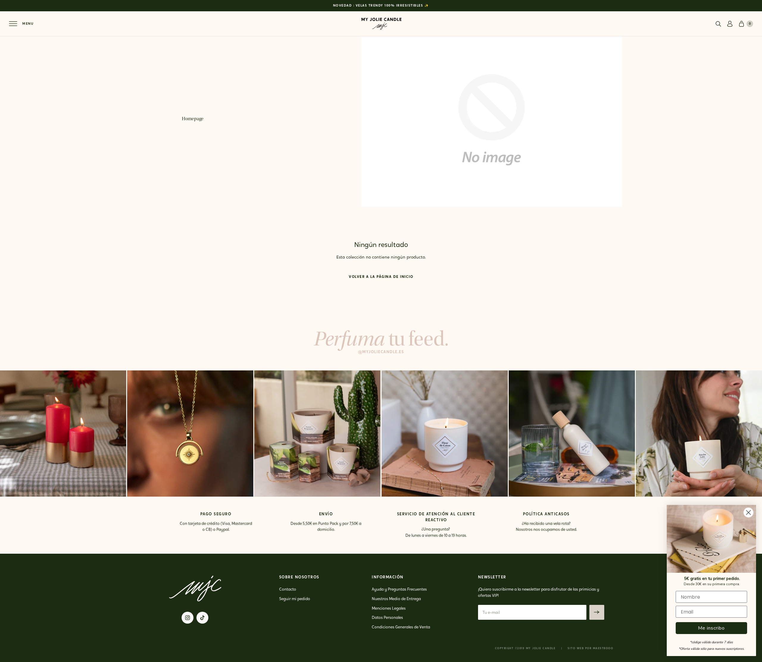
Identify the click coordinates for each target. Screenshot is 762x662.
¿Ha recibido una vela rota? (546, 523)
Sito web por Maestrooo (590, 648)
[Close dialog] (748, 512)
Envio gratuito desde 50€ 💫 (381, 6)
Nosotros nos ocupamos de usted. (546, 530)
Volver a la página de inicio (381, 277)
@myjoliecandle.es (381, 352)
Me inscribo (711, 628)
